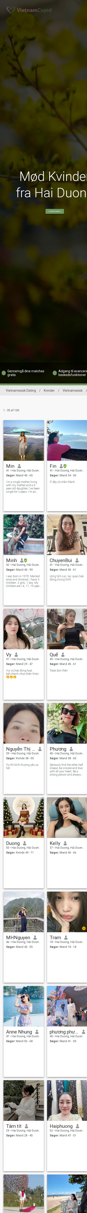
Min (10, 466)
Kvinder (49, 390)
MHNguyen (18, 937)
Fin (53, 466)
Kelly (55, 843)
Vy (8, 654)
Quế (54, 654)
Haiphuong (61, 1126)
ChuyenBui (61, 560)
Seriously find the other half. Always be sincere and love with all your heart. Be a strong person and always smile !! (67, 769)
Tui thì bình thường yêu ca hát (22, 766)
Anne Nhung (19, 1032)
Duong (13, 843)
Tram (55, 937)
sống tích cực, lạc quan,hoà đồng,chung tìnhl (67, 578)
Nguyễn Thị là (20, 749)
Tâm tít (14, 1126)
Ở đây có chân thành (62, 482)
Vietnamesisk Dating (21, 390)
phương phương (64, 1032)
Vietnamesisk (73, 390)
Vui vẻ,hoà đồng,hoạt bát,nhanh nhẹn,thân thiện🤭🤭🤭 (22, 674)
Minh (11, 560)
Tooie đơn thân (59, 670)
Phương (58, 749)
